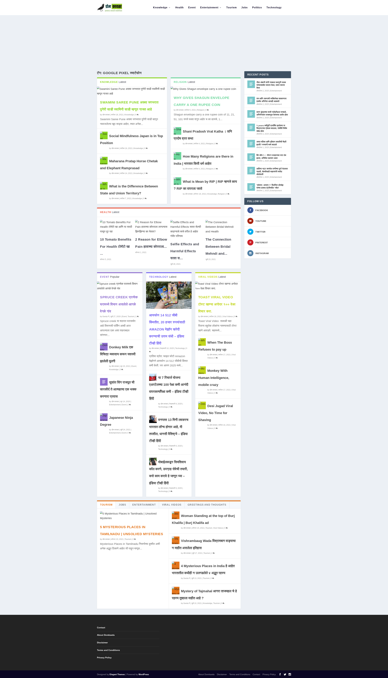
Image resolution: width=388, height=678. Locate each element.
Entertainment (209, 7)
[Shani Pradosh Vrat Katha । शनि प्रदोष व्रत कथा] (177, 131)
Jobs (244, 7)
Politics (257, 7)
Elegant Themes (117, 674)
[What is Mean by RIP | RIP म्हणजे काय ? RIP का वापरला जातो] (177, 181)
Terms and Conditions (108, 650)
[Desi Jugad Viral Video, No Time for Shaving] (202, 405)
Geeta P (105, 316)
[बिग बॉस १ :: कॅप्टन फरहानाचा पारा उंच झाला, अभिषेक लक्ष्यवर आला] (251, 157)
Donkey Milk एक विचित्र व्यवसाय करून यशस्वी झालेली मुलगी (117, 354)
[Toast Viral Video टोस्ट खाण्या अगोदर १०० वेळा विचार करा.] (218, 286)
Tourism (231, 7)
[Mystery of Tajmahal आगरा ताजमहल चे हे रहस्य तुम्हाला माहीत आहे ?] (175, 590)
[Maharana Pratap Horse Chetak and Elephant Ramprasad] (104, 160)
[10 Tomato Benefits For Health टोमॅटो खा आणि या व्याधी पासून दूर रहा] (116, 227)
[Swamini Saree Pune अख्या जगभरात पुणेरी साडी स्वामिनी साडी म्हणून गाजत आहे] (132, 91)
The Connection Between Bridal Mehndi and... (218, 246)
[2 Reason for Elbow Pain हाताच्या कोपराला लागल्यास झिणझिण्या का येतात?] (151, 227)
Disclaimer (102, 642)
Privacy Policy (104, 657)
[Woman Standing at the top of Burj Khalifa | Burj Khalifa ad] (175, 515)
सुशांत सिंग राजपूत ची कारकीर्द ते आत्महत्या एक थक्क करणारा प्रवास (118, 389)
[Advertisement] (194, 38)
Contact (101, 627)
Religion (200, 110)
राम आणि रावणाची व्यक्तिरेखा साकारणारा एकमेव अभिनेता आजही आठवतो (271, 99)
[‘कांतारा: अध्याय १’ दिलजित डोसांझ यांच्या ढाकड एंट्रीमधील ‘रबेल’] (251, 187)
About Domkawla (106, 635)
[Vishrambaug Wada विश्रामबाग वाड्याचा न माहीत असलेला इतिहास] (175, 540)
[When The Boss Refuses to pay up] (202, 342)
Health (179, 7)
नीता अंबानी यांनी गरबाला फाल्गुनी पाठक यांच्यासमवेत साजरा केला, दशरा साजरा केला (271, 85)
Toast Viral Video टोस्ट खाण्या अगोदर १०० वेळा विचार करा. (217, 304)
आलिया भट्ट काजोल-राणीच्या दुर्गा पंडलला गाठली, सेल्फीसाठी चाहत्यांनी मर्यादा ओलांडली (272, 171)
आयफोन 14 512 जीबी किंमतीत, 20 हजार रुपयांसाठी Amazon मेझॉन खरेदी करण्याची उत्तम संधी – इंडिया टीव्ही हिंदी (167, 329)
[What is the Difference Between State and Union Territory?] (104, 186)
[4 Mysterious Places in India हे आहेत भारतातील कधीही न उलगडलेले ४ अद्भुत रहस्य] (175, 565)
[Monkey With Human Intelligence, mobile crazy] (202, 370)
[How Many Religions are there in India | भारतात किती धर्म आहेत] (177, 156)
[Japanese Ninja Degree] (104, 417)
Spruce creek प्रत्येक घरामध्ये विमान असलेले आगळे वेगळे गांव (119, 304)
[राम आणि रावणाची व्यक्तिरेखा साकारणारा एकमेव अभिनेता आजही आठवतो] (251, 100)
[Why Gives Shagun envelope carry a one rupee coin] (206, 89)
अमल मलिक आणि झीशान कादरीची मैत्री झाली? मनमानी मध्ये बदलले (271, 143)
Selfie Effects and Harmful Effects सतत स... (184, 251)
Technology (274, 7)
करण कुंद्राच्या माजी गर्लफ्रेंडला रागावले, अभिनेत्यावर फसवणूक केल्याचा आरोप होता (272, 113)
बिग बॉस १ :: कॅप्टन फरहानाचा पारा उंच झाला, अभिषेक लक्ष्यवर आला (271, 156)
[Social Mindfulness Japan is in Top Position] (104, 135)
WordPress (144, 674)
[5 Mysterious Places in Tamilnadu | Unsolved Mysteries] (133, 516)
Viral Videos (228, 316)
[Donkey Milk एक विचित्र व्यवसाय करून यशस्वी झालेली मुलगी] (104, 346)
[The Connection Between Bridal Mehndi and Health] (222, 227)
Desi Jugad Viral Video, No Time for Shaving (215, 413)
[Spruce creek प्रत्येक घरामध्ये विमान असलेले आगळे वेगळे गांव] (119, 286)
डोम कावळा (106, 115)
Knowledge (160, 7)
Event (192, 7)
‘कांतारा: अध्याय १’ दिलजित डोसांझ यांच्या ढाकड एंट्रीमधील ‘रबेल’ (269, 186)
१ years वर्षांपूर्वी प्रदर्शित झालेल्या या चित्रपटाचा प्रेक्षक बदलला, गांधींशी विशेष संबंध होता (271, 128)
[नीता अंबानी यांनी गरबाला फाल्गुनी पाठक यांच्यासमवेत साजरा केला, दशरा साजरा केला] (251, 84)
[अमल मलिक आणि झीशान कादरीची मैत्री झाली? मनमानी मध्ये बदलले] (251, 143)
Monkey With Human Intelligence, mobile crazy (213, 377)
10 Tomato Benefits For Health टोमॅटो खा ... (115, 246)
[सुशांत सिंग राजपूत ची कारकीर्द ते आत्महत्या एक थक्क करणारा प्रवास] (104, 382)
